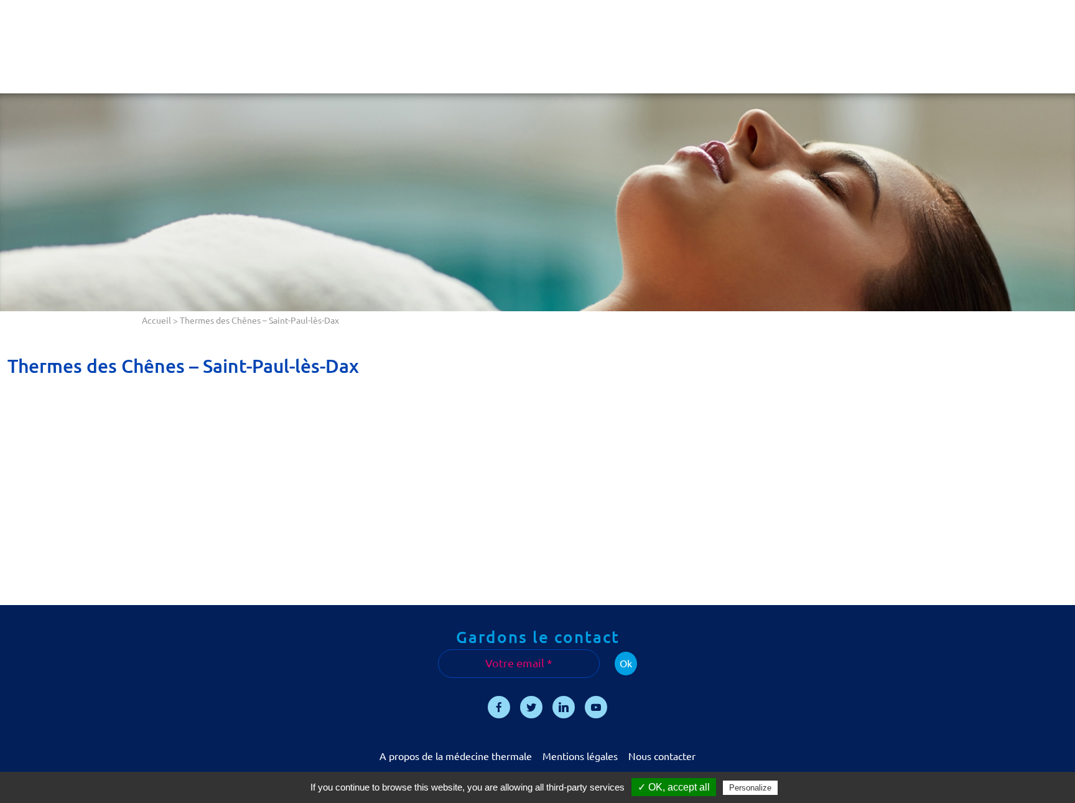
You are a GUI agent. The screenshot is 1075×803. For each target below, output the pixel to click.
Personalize (750, 787)
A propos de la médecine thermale (455, 756)
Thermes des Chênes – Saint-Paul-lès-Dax (183, 366)
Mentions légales (580, 756)
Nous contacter (662, 756)
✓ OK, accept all (674, 787)
